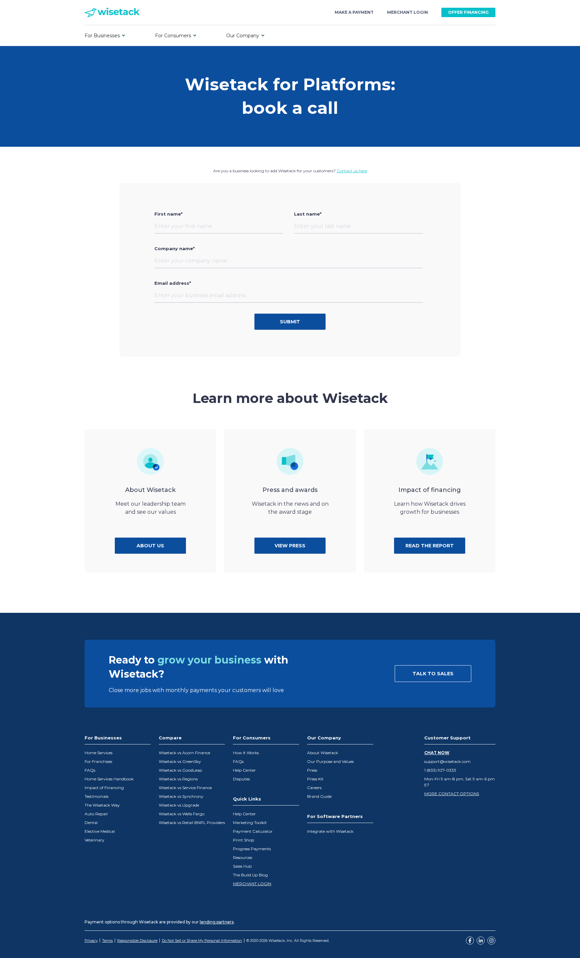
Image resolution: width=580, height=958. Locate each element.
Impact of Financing (104, 787)
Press (312, 770)
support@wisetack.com (447, 761)
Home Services (98, 752)
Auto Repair (96, 813)
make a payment (354, 12)
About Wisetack (322, 752)
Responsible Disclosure (137, 940)
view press (290, 546)
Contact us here (352, 170)
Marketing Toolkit (250, 822)
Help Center (244, 770)
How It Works (246, 752)
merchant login (407, 12)
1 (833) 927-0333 (440, 770)
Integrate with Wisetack (330, 831)
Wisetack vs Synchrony (181, 796)
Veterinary (94, 839)
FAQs (90, 770)
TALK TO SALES (433, 674)
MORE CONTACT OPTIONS (451, 793)
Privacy (91, 940)
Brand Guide (319, 796)
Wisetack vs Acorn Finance (184, 752)
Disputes (241, 778)
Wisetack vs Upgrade (179, 805)
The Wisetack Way (102, 805)
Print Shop (243, 839)
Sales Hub (242, 866)
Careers (314, 787)
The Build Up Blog (250, 874)
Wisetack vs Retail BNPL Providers (192, 822)
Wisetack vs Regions (178, 778)
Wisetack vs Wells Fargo (181, 813)
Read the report (429, 546)
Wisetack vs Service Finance (185, 787)
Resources (242, 857)
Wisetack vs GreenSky (180, 761)
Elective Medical (100, 831)
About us (150, 546)
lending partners (217, 921)
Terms (107, 940)
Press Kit (315, 778)
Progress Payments (252, 848)
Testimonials (96, 796)
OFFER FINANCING (468, 12)
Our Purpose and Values (330, 761)
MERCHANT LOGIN (252, 883)
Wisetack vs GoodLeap (180, 770)
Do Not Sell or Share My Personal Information (202, 940)
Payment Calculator (253, 831)
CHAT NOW (436, 752)
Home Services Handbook (109, 778)
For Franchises (98, 761)
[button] (105, 35)
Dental (91, 822)
